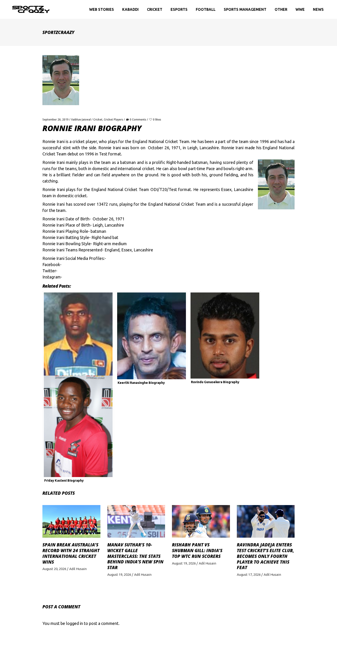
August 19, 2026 (119, 574)
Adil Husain (78, 569)
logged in (74, 623)
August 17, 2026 (249, 574)
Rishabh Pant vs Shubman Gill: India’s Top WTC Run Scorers (197, 550)
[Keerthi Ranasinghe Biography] (151, 331)
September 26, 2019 (55, 119)
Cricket (97, 119)
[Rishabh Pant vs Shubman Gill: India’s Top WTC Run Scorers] (201, 521)
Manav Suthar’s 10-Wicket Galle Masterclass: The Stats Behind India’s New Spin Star (135, 556)
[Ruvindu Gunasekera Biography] (225, 331)
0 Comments (138, 119)
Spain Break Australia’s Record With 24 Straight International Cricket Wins (70, 553)
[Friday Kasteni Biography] (78, 414)
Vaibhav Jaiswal (81, 119)
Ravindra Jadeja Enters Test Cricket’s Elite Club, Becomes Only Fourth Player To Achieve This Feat (265, 556)
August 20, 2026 (54, 569)
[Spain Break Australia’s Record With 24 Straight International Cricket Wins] (71, 521)
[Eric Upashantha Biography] (78, 331)
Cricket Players (113, 119)
